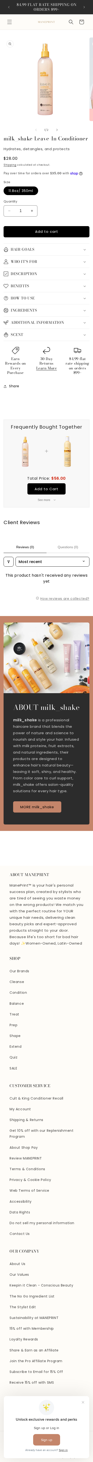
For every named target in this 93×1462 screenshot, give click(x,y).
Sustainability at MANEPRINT (34, 1317)
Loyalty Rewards (24, 1339)
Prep (13, 1025)
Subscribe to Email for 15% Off (36, 1371)
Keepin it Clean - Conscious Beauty (41, 1285)
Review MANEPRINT (26, 1158)
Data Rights (20, 1212)
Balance (17, 1003)
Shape (15, 1035)
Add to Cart (46, 488)
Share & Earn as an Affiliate (34, 1350)
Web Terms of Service (29, 1190)
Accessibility (21, 1201)
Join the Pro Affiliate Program (36, 1361)
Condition (18, 992)
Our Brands (19, 971)
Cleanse (17, 981)
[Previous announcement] (9, 7)
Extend (16, 1046)
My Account (20, 1109)
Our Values (19, 1274)
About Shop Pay (24, 1147)
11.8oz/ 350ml (21, 190)
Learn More (46, 368)
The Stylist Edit (23, 1307)
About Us (18, 1263)
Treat (14, 1014)
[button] (9, 22)
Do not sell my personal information (42, 1223)
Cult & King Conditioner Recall (36, 1098)
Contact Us (20, 1233)
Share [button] (14, 386)
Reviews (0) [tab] (25, 547)
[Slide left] (36, 130)
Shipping (10, 165)
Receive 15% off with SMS (32, 1382)
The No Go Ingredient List (32, 1296)
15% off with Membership (32, 1328)
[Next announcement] (84, 7)
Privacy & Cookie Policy (30, 1179)
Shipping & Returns (26, 1119)
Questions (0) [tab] (68, 547)
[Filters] (9, 562)
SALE (13, 1068)
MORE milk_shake (37, 806)
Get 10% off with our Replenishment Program (41, 1133)
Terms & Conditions (27, 1169)
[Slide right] (57, 130)
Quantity (10, 201)
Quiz (13, 1057)
